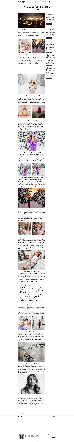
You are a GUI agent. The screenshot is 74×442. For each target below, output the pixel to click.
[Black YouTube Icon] (21, 416)
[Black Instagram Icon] (20, 416)
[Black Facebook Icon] (18, 416)
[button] (49, 24)
